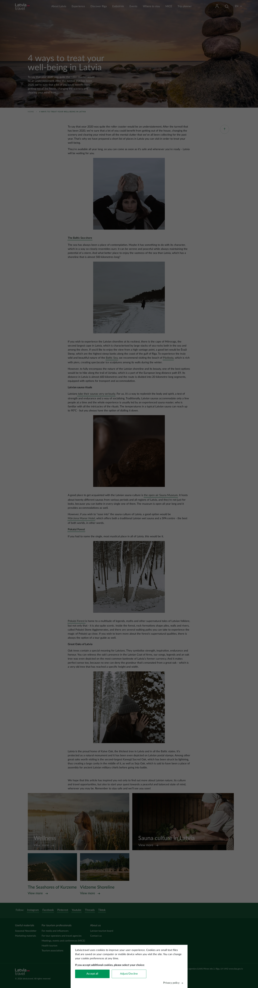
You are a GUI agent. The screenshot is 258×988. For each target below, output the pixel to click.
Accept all (92, 973)
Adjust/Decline (129, 973)
